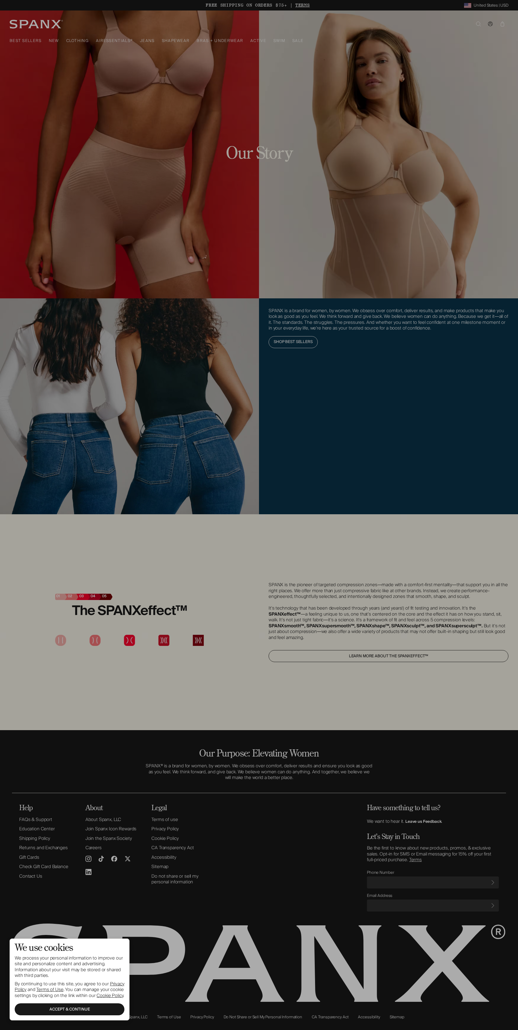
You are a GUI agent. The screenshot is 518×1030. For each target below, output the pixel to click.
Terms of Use (49, 989)
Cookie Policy (110, 995)
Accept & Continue (69, 1009)
